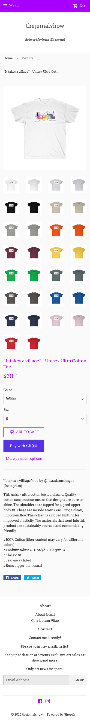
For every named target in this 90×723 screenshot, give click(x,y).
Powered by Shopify (61, 714)
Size (6, 410)
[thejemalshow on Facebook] (40, 702)
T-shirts (27, 58)
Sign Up (78, 680)
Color (7, 390)
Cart (83, 6)
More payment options (24, 458)
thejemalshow (45, 26)
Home (8, 58)
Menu (14, 6)
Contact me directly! (45, 638)
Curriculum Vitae (45, 620)
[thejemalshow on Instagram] (47, 702)
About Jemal (45, 614)
